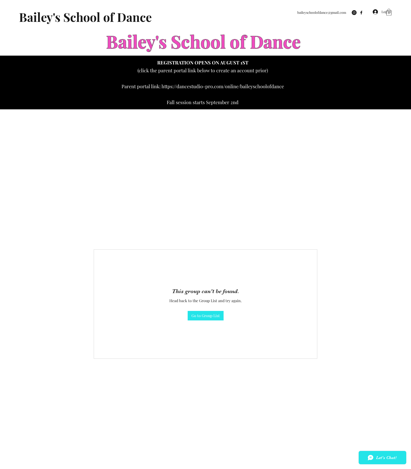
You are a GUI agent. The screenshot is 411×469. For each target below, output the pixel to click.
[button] (389, 12)
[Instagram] (354, 12)
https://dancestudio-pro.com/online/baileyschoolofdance (222, 86)
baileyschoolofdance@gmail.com (321, 12)
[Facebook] (361, 12)
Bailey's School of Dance (85, 17)
